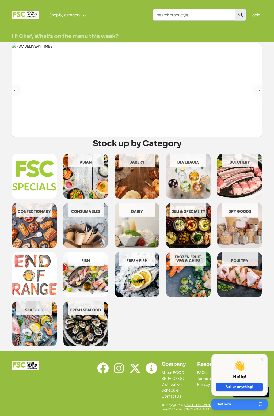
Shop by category (65, 14)
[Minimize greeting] (262, 359)
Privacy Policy (209, 384)
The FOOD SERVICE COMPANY (204, 405)
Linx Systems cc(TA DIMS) (193, 408)
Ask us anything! (239, 387)
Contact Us (171, 396)
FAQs (202, 372)
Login (255, 14)
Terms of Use (208, 378)
